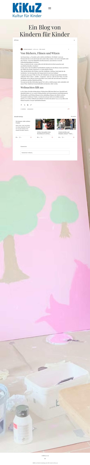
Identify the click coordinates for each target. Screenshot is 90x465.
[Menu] (50, 8)
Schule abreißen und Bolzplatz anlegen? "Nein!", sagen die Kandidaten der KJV (66, 132)
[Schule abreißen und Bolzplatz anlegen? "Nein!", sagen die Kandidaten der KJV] (66, 124)
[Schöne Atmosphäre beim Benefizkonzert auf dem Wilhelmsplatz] (45, 124)
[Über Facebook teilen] (21, 105)
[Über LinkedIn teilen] (27, 105)
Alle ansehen (73, 116)
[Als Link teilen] (31, 105)
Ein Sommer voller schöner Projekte (23, 122)
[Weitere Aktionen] (68, 49)
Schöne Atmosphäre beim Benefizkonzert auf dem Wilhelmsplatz (44, 132)
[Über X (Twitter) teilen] (24, 105)
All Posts (16, 40)
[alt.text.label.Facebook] (45, 458)
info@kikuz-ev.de (45, 455)
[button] (74, 40)
